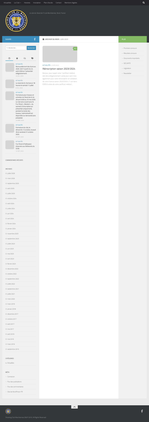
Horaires (27, 3)
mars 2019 (11, 304)
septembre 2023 (13, 239)
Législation (127, 68)
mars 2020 (11, 299)
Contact (59, 3)
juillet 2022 (11, 284)
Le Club (16, 3)
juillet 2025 (11, 193)
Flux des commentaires (15, 387)
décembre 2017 (12, 314)
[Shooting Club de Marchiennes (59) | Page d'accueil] (16, 21)
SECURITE (127, 63)
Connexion (11, 377)
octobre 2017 (11, 319)
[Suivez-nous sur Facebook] (34, 39)
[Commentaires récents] (24, 58)
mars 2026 (11, 178)
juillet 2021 (11, 294)
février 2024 (11, 224)
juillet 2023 (11, 244)
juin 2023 (10, 249)
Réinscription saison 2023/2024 (59, 68)
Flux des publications (14, 382)
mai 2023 (10, 254)
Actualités (7, 3)
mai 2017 (10, 329)
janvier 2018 (11, 309)
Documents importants (132, 58)
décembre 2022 (12, 269)
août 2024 (10, 204)
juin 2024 (10, 214)
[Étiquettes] (32, 58)
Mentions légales (71, 3)
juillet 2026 (11, 173)
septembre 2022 (13, 279)
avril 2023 (10, 259)
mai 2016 (10, 339)
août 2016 (10, 334)
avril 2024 (10, 219)
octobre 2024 (11, 198)
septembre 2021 (13, 289)
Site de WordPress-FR (15, 392)
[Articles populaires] (17, 58)
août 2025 (10, 188)
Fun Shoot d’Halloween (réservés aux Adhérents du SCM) (25, 146)
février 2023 (11, 264)
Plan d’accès (48, 3)
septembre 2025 (13, 183)
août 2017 (10, 324)
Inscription (37, 3)
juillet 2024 (11, 209)
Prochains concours (130, 48)
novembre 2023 (12, 234)
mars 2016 (11, 344)
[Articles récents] (9, 58)
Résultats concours (130, 53)
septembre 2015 (13, 349)
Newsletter (127, 73)
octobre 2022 (11, 274)
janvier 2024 (11, 229)
